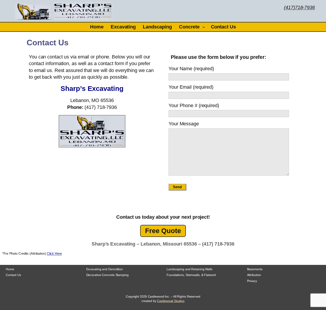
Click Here (54, 253)
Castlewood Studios (170, 301)
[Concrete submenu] (203, 27)
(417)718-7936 (299, 7)
